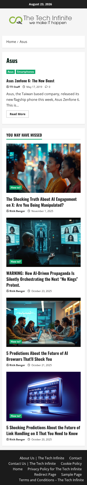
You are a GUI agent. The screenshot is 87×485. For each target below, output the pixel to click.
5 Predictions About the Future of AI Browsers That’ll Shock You (37, 356)
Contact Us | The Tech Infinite (32, 463)
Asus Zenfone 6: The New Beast (30, 80)
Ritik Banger (17, 211)
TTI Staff (15, 87)
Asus (11, 71)
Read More (19, 115)
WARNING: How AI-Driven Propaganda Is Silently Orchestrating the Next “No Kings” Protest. (42, 279)
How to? (16, 187)
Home (18, 469)
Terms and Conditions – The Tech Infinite (51, 480)
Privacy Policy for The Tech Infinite (55, 469)
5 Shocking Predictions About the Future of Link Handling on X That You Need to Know (43, 430)
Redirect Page (45, 474)
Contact (75, 458)
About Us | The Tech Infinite (42, 458)
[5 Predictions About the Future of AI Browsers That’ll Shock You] (43, 322)
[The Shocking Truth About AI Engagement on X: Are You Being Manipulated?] (43, 168)
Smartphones (25, 71)
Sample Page (71, 474)
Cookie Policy (71, 463)
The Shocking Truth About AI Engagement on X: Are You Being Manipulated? (41, 202)
